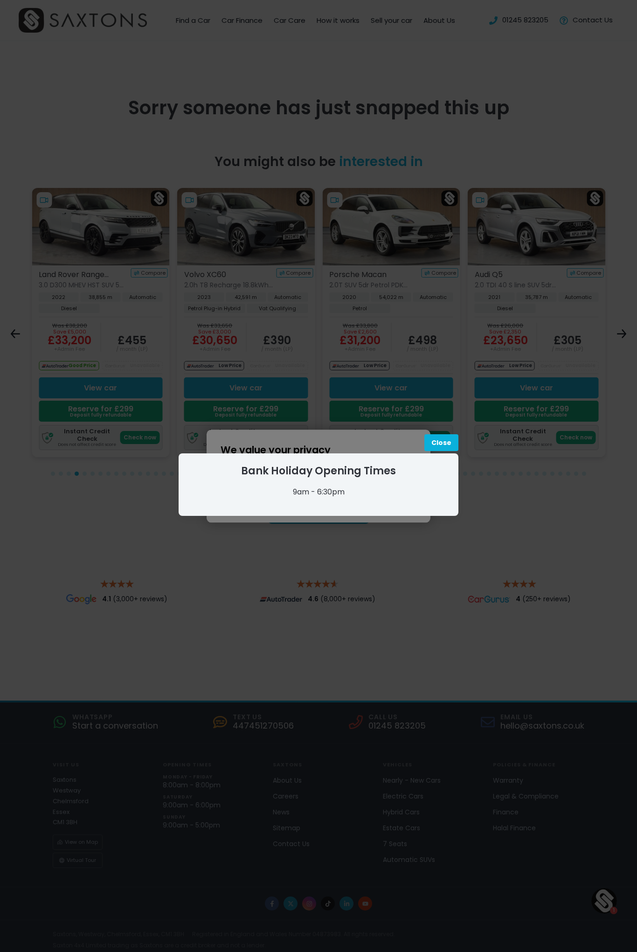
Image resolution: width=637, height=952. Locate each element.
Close (441, 442)
